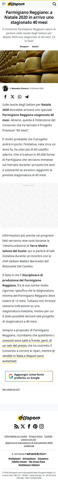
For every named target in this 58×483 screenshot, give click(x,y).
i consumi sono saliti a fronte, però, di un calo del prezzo (28, 340)
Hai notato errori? (11, 389)
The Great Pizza (37, 461)
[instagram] (41, 426)
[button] (5, 97)
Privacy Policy (36, 436)
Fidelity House (19, 461)
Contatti (48, 436)
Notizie (35, 46)
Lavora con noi (28, 439)
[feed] (16, 426)
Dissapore (24, 46)
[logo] (16, 4)
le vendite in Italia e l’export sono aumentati (28, 356)
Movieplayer (29, 458)
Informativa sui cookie (15, 436)
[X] (23, 426)
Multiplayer (14, 458)
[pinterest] (35, 426)
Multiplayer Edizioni (29, 464)
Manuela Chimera (20, 88)
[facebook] (29, 426)
